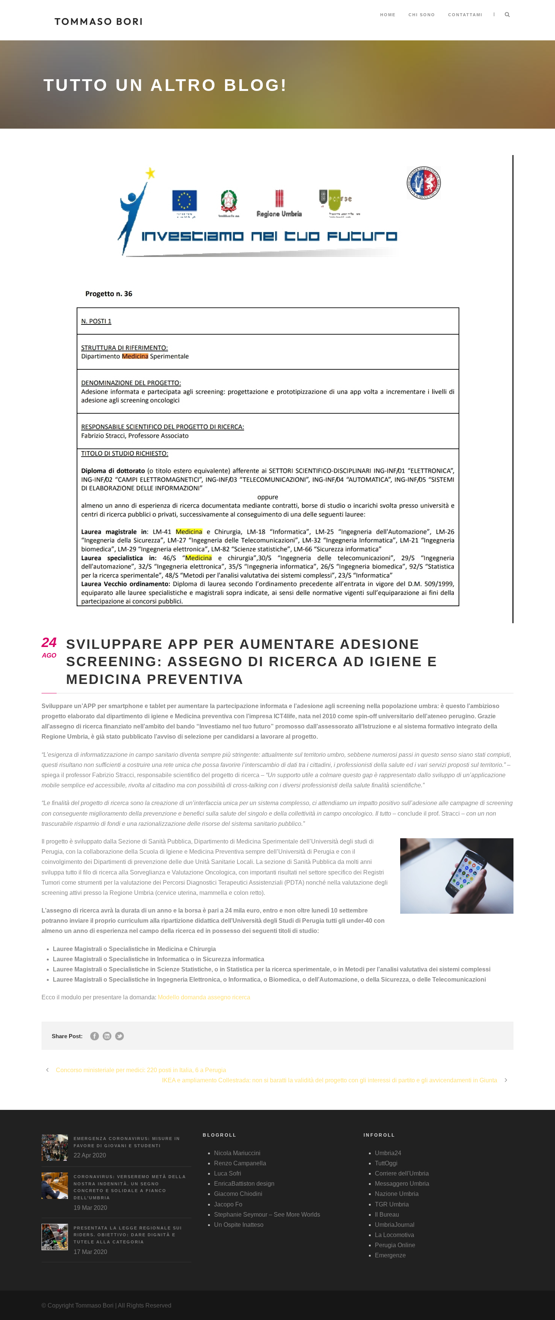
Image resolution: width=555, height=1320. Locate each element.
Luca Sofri (227, 1173)
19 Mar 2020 (90, 1208)
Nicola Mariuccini (237, 1153)
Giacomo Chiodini (238, 1194)
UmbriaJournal (395, 1225)
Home (388, 14)
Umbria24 (388, 1153)
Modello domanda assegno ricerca (204, 997)
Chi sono (422, 14)
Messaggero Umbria (402, 1183)
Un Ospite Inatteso (239, 1225)
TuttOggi (386, 1163)
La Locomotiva (394, 1235)
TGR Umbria (392, 1204)
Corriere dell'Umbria (402, 1173)
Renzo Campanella (240, 1163)
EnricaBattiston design (244, 1183)
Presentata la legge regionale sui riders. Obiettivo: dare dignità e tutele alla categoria (128, 1235)
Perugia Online (395, 1245)
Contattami (465, 14)
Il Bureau (387, 1214)
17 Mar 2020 (90, 1252)
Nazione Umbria (397, 1194)
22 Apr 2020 (90, 1155)
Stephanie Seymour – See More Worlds (267, 1214)
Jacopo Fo (228, 1204)
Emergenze (390, 1255)
